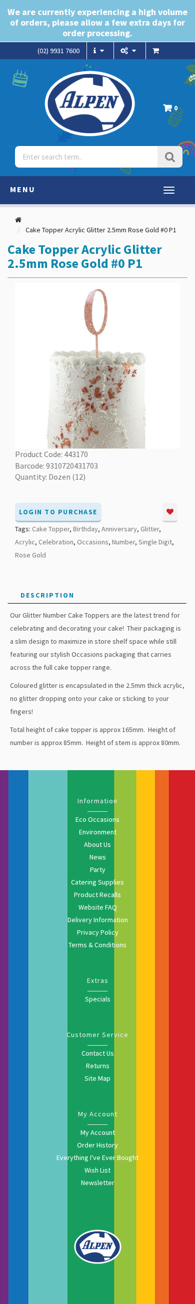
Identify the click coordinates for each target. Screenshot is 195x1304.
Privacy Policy (97, 932)
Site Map (97, 1078)
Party (98, 869)
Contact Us (98, 1053)
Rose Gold (30, 554)
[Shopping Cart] (157, 51)
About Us (97, 844)
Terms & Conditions (97, 944)
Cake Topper (51, 528)
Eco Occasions (98, 819)
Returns (98, 1065)
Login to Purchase (58, 511)
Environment (97, 831)
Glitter (149, 528)
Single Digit (155, 541)
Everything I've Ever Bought (97, 1157)
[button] (172, 110)
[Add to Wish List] (170, 512)
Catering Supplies (97, 882)
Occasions (92, 541)
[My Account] (129, 51)
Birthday (85, 528)
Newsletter (97, 1182)
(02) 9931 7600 (59, 50)
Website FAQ (97, 907)
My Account (97, 1132)
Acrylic (25, 541)
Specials (97, 998)
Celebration (56, 541)
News (98, 856)
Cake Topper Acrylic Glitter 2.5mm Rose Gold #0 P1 (101, 229)
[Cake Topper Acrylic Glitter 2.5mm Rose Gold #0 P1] (97, 364)
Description (47, 595)
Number (123, 541)
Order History (97, 1144)
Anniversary (119, 528)
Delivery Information (98, 919)
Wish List (97, 1170)
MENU (23, 189)
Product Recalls (97, 894)
